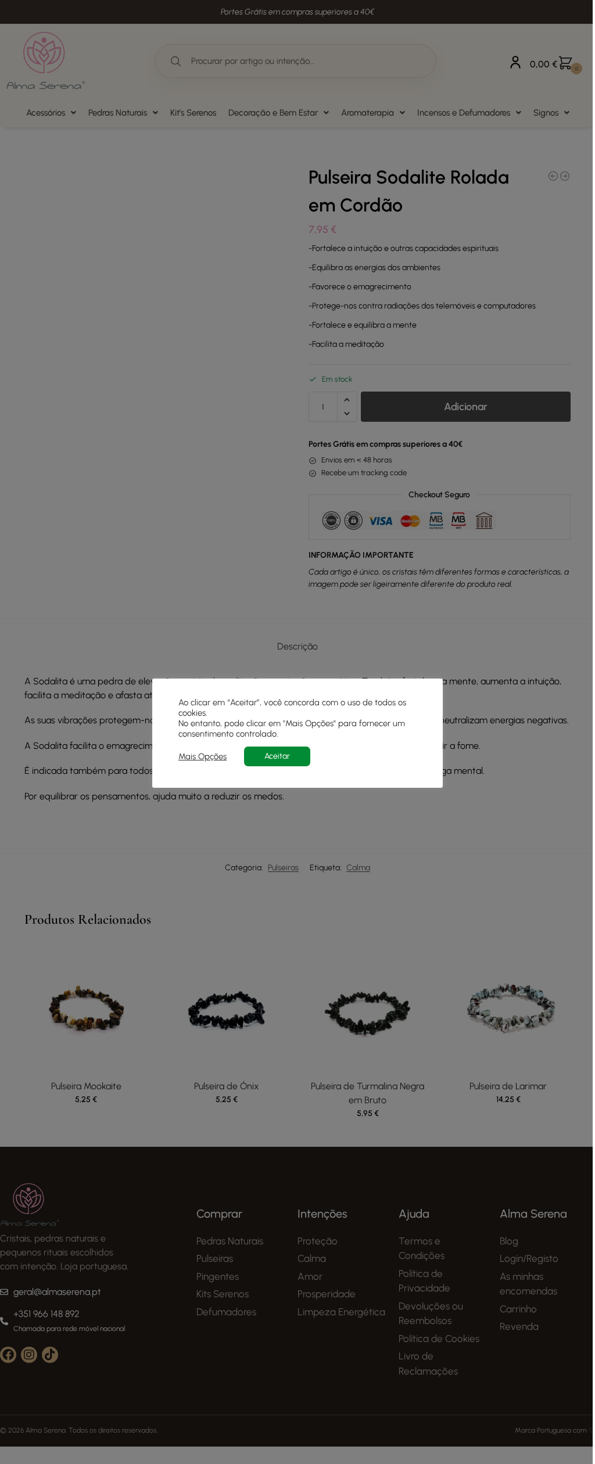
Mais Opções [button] (202, 756)
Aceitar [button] (277, 756)
